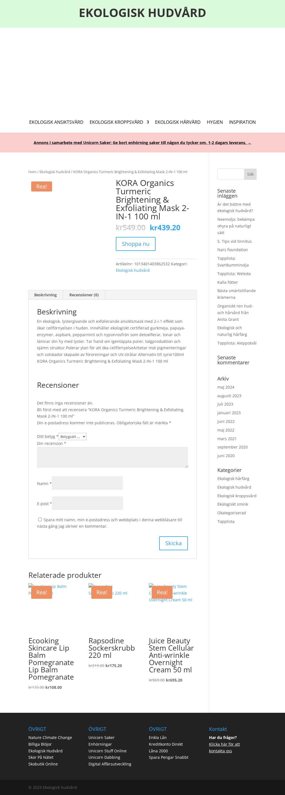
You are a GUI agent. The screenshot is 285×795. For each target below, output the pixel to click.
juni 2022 (226, 421)
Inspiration (242, 122)
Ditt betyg (47, 436)
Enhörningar (100, 744)
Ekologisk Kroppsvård (116, 122)
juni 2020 (226, 455)
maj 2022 (225, 430)
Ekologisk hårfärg (233, 478)
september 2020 (232, 447)
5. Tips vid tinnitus (234, 241)
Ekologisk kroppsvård (237, 495)
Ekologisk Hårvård (178, 122)
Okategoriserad (231, 512)
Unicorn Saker (102, 737)
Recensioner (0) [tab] (84, 294)
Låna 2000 (158, 750)
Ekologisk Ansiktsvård (56, 122)
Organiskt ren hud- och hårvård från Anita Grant (235, 312)
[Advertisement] (142, 69)
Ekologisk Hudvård (45, 750)
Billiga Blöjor (40, 744)
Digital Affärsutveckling (110, 764)
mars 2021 (227, 438)
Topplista (226, 521)
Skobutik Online (43, 764)
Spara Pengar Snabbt (168, 757)
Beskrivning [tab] (45, 294)
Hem (32, 171)
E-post (44, 503)
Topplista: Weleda (234, 273)
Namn (44, 483)
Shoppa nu (135, 244)
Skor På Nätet (40, 757)
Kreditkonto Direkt (166, 744)
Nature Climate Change (50, 737)
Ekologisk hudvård (55, 171)
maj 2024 (225, 387)
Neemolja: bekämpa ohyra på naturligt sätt (236, 226)
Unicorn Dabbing (104, 757)
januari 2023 (229, 412)
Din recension (51, 443)
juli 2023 (225, 404)
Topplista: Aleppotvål (237, 343)
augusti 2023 (229, 395)
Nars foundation (232, 249)
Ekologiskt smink (232, 504)
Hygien (215, 122)
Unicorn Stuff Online (108, 750)
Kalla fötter (227, 282)
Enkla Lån (158, 737)
